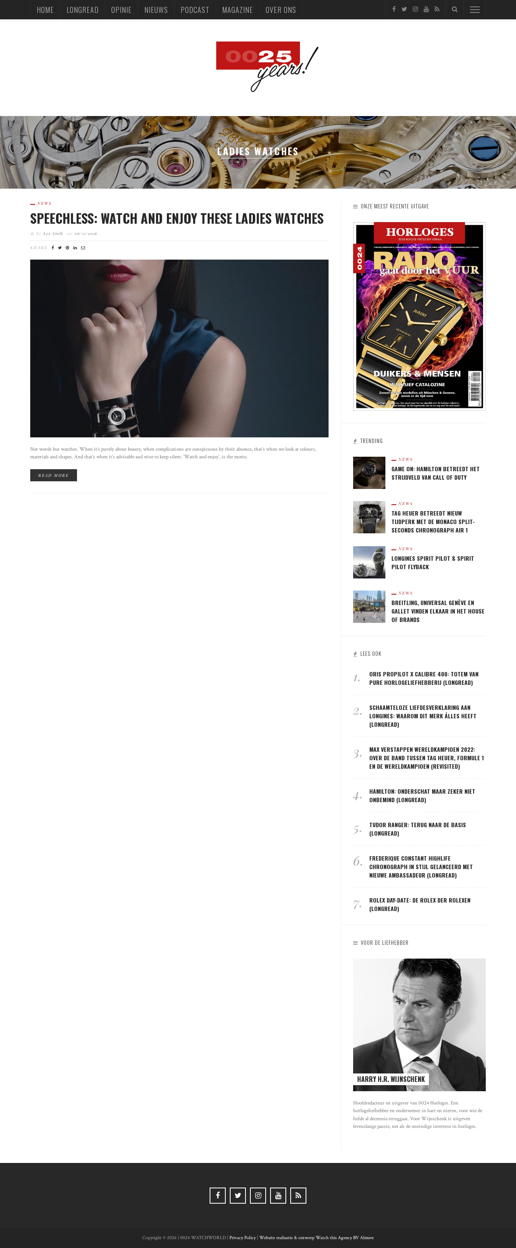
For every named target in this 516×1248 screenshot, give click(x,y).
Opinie (121, 9)
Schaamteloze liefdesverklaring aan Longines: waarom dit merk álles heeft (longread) (422, 715)
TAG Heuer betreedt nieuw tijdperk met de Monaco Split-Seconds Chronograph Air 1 (433, 521)
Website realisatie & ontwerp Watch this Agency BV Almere (316, 1238)
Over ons (281, 9)
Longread (83, 9)
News (44, 203)
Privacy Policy (242, 1238)
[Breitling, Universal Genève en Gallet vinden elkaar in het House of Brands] (369, 606)
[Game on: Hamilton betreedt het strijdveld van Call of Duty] (369, 472)
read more (53, 475)
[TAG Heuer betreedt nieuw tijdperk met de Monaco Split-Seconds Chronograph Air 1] (369, 516)
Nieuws (156, 9)
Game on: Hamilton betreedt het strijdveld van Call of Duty (435, 472)
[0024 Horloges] (258, 67)
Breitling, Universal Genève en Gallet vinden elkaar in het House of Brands (438, 611)
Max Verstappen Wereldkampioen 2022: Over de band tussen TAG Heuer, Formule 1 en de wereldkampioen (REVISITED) (426, 757)
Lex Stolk (53, 233)
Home (45, 9)
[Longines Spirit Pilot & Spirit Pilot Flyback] (369, 561)
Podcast (195, 9)
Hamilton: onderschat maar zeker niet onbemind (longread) (422, 795)
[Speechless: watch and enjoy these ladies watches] (179, 348)
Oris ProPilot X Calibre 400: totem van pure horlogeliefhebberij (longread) (424, 678)
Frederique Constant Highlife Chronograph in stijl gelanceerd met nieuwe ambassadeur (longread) (421, 866)
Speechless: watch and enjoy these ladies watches (177, 217)
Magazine (237, 9)
